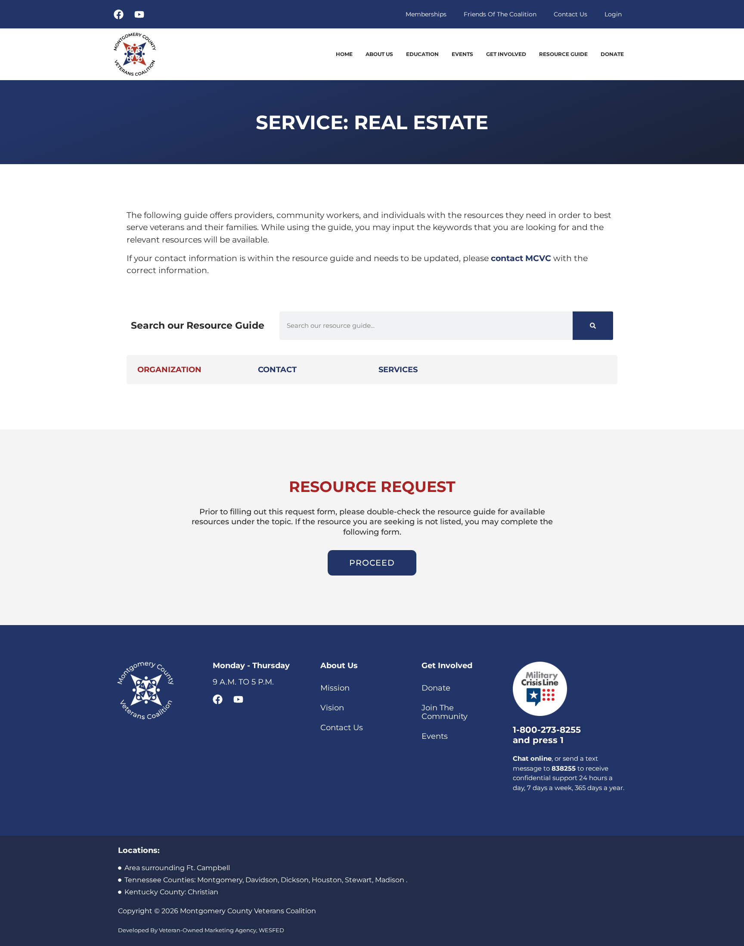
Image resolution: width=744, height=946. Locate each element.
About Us (379, 54)
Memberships (426, 14)
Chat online (532, 758)
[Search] (593, 325)
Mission (335, 688)
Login (613, 14)
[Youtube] (139, 14)
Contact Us (570, 14)
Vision (332, 708)
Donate (612, 54)
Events (462, 54)
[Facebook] (119, 14)
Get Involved (506, 54)
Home (344, 54)
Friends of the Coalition (500, 14)
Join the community (445, 712)
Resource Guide (563, 54)
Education (422, 54)
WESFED (271, 930)
